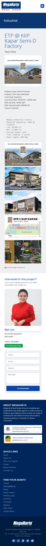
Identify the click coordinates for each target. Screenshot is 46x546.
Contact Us (8, 470)
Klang (5, 489)
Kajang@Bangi (9, 486)
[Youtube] (32, 541)
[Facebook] (14, 541)
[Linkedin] (23, 541)
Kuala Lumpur (9, 492)
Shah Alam (7, 508)
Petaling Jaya (9, 495)
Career (6, 464)
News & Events (9, 467)
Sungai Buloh (8, 511)
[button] (42, 6)
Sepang (6, 505)
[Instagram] (18, 541)
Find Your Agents (10, 461)
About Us (7, 458)
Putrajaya (7, 502)
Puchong (7, 499)
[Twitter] (28, 541)
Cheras (6, 483)
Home (5, 455)
